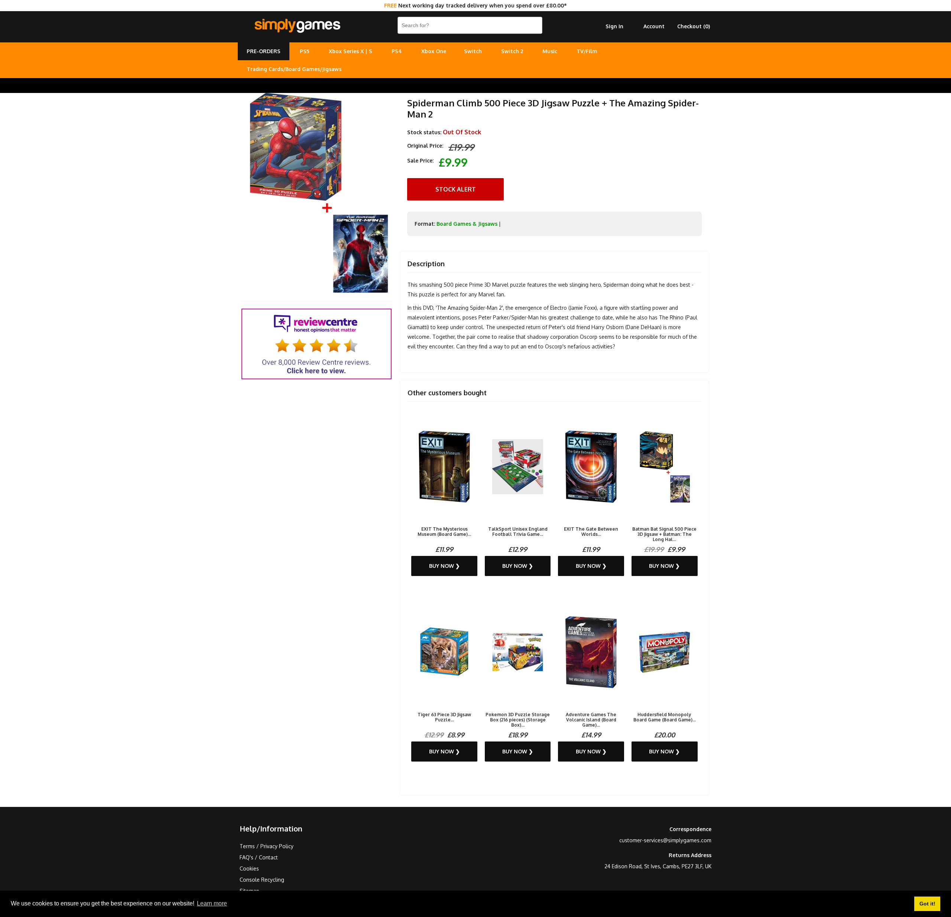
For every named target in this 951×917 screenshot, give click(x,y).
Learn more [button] (212, 903)
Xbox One (433, 51)
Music (549, 51)
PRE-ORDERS (263, 51)
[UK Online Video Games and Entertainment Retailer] (297, 26)
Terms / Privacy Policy (266, 846)
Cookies (249, 868)
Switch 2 (512, 51)
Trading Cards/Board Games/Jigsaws (294, 69)
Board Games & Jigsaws (466, 224)
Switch (473, 51)
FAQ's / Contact (259, 857)
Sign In (614, 26)
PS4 (397, 51)
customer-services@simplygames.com (665, 840)
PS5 (304, 51)
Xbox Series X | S (350, 51)
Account (654, 26)
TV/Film (587, 51)
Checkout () (693, 26)
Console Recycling (262, 879)
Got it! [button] (927, 904)
